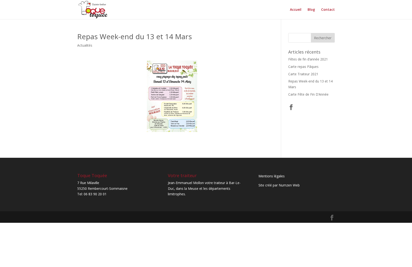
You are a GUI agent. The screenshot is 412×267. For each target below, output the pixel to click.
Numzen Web (289, 185)
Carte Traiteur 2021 (303, 74)
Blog (311, 10)
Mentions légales (271, 176)
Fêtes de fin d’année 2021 (308, 59)
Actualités (84, 45)
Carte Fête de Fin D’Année (308, 94)
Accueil (295, 10)
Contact (328, 10)
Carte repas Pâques (303, 66)
